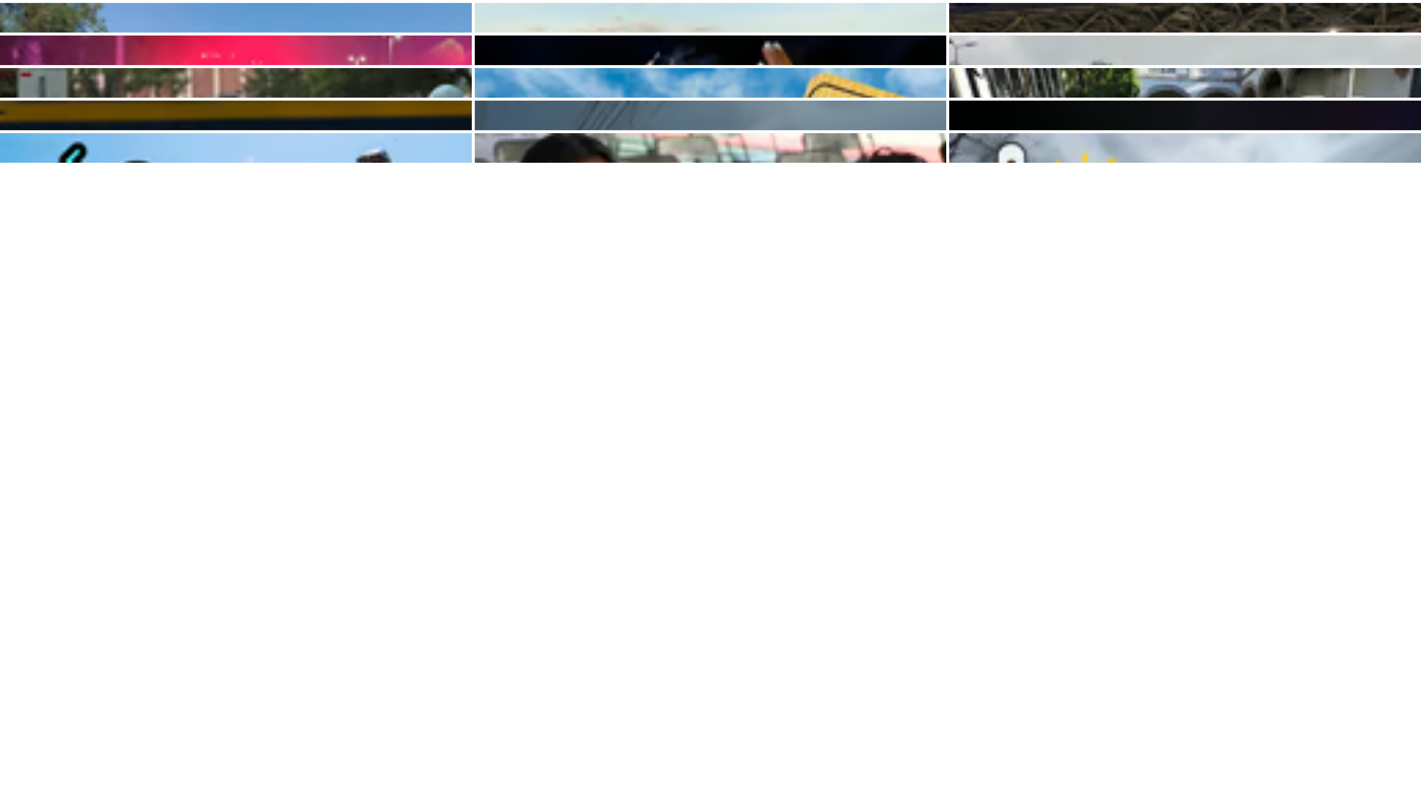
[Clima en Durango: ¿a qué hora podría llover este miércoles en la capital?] (236, 83)
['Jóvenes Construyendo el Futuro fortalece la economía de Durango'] (711, 148)
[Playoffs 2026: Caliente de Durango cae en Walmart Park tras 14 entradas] (236, 115)
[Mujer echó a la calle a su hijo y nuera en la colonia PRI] (1185, 115)
